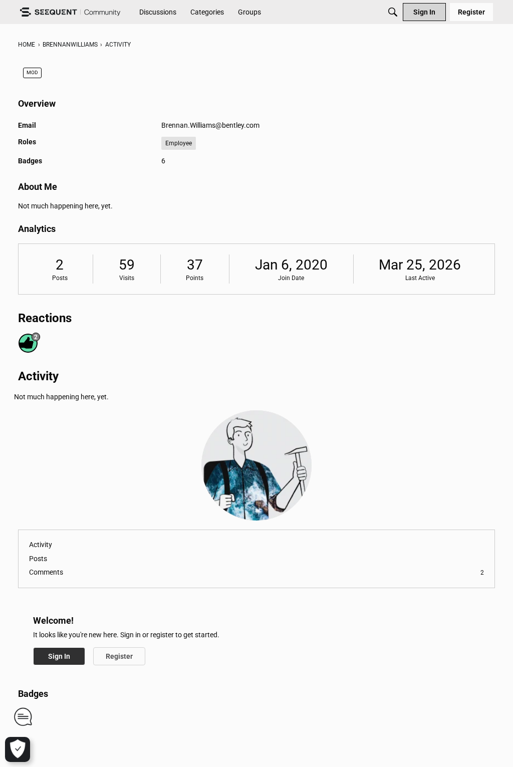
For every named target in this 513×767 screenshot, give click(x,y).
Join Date (291, 278)
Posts (60, 278)
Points (194, 278)
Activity (40, 545)
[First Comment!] (23, 716)
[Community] (70, 12)
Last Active (420, 278)
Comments (256, 572)
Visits (126, 278)
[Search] (393, 12)
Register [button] (119, 656)
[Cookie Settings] (17, 749)
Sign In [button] (59, 656)
